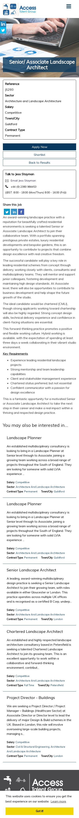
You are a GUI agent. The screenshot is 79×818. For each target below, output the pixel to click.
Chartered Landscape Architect (35, 631)
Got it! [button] (39, 811)
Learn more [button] (58, 801)
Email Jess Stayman (23, 180)
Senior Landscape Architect (31, 570)
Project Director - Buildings (31, 697)
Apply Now (39, 147)
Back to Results (39, 162)
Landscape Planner (24, 437)
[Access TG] (33, 785)
